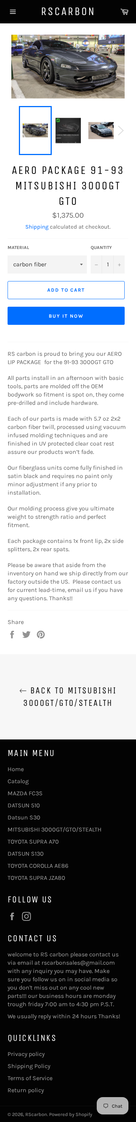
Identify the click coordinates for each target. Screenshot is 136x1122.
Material (18, 247)
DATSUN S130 (26, 853)
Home (16, 769)
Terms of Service (30, 1078)
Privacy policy (26, 1053)
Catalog (18, 781)
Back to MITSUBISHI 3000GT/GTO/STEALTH (69, 696)
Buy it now (66, 316)
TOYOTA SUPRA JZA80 (36, 877)
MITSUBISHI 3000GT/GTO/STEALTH (55, 829)
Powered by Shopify (70, 1114)
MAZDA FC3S (25, 793)
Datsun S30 (24, 817)
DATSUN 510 (24, 805)
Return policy (26, 1090)
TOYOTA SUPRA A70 (33, 841)
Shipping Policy (29, 1066)
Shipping (36, 226)
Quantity (101, 247)
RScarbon (68, 11)
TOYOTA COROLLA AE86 (38, 865)
